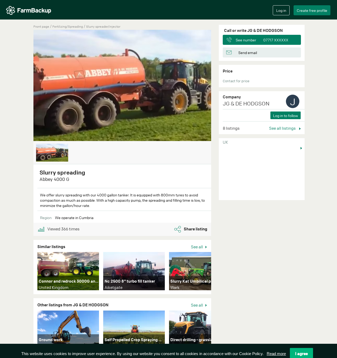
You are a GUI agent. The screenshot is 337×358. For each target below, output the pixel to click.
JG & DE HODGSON (246, 103)
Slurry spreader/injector (103, 26)
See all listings (282, 128)
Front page (41, 26)
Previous (25, 86)
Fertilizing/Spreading (68, 26)
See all (197, 246)
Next (219, 272)
